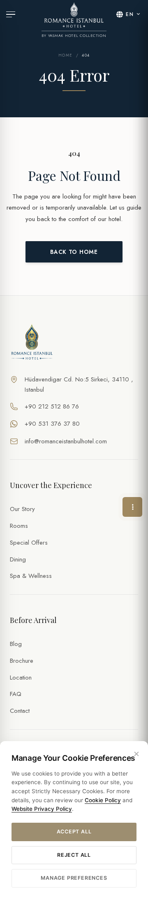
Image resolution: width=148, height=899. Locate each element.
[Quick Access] (132, 507)
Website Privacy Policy (42, 808)
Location (21, 677)
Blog (16, 643)
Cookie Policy (103, 800)
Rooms (19, 525)
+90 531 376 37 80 (52, 423)
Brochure (21, 660)
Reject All (74, 855)
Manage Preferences (74, 878)
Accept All (74, 831)
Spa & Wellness (31, 575)
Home (65, 55)
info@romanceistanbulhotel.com (66, 441)
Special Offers (29, 542)
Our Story (22, 508)
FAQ (15, 693)
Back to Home (73, 252)
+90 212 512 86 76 (52, 406)
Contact (20, 710)
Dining (18, 559)
